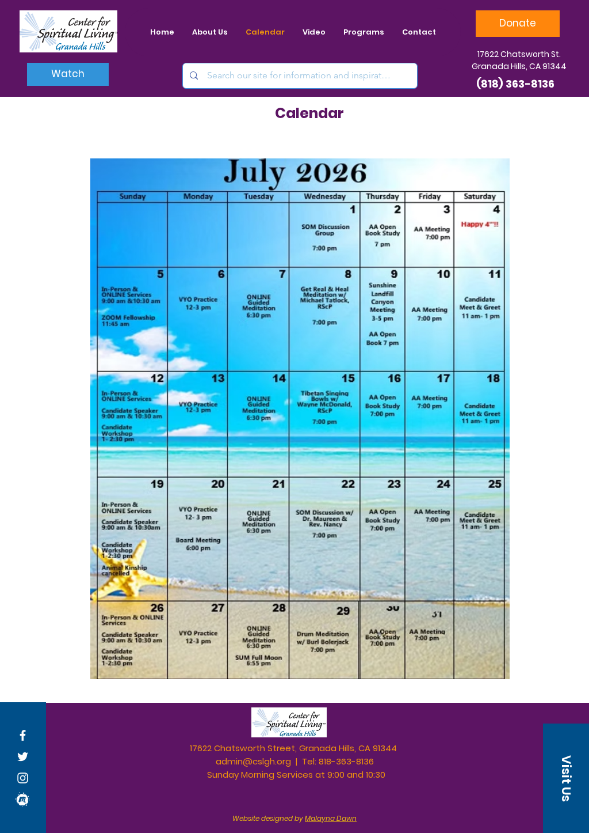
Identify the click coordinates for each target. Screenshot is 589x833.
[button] (566, 778)
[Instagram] (23, 778)
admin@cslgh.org (253, 761)
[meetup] (23, 799)
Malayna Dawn (331, 818)
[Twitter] (23, 756)
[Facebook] (23, 735)
